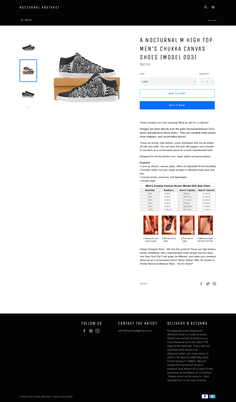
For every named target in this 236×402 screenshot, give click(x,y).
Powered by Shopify (63, 396)
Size (142, 74)
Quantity (204, 74)
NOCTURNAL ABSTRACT (40, 7)
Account (212, 20)
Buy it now (177, 105)
